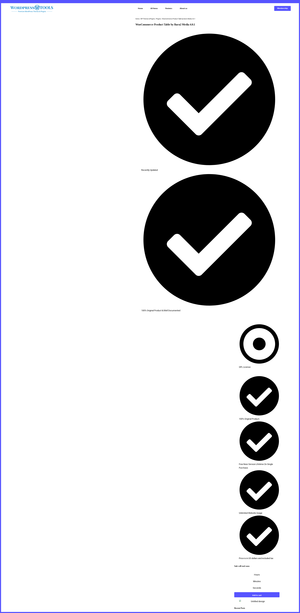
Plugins (158, 19)
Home (137, 19)
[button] (135, 323)
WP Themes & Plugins (148, 19)
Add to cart (257, 606)
